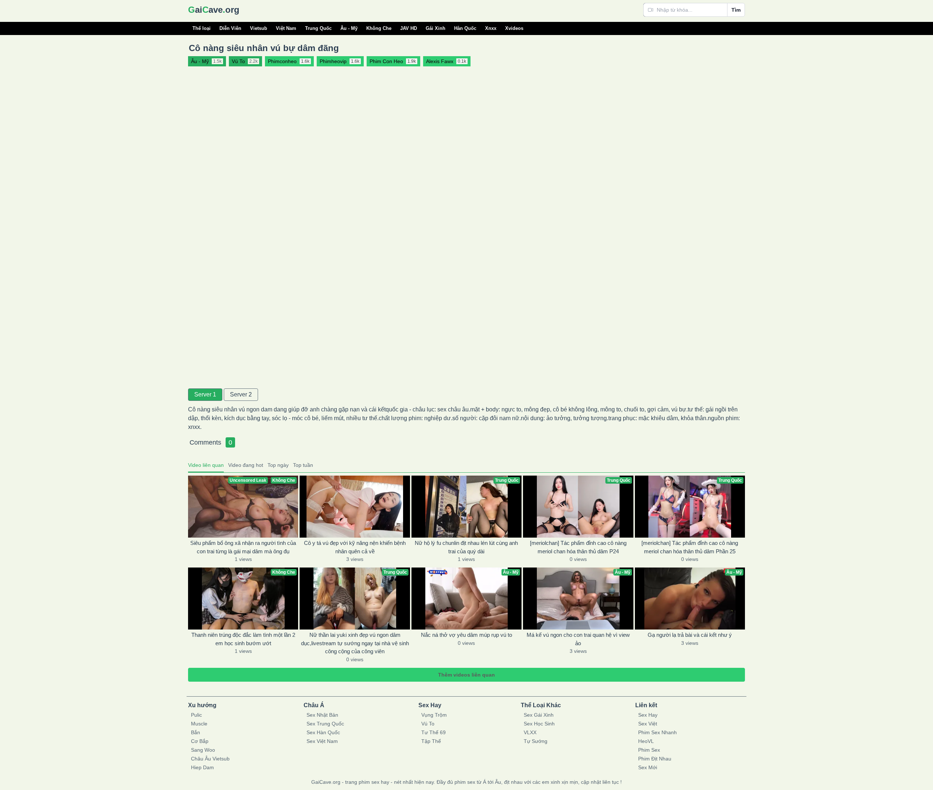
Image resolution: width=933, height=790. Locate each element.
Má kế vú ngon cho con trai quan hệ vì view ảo (578, 639)
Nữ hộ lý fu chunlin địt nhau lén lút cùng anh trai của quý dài (466, 547)
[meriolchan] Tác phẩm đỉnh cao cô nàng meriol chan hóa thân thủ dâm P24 (578, 547)
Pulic (196, 715)
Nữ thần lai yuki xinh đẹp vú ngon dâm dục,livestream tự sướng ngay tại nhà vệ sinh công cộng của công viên (355, 643)
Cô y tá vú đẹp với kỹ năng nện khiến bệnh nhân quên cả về (355, 547)
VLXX (530, 732)
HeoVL (646, 741)
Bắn (195, 732)
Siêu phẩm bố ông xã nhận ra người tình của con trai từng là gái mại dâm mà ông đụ (243, 547)
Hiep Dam (202, 767)
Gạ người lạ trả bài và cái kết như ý (690, 635)
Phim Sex (649, 750)
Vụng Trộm (434, 715)
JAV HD (408, 28)
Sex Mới (647, 767)
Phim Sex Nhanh (657, 732)
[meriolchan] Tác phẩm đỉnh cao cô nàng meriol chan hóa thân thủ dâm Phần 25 (689, 547)
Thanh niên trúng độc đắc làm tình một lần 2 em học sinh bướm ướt (243, 639)
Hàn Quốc (465, 28)
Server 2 (241, 394)
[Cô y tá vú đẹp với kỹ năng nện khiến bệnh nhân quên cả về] (355, 507)
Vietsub (258, 28)
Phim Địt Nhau (654, 759)
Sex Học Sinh (539, 724)
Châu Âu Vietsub (210, 759)
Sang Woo (203, 750)
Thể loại (201, 28)
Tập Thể (431, 741)
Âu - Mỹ (349, 28)
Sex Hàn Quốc (323, 732)
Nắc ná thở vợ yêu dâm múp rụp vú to (466, 635)
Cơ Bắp (199, 741)
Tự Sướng (535, 741)
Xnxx (490, 28)
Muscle (199, 724)
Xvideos (514, 28)
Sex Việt (647, 724)
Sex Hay (647, 715)
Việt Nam (286, 28)
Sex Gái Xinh (539, 715)
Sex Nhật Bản (322, 715)
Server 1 (205, 394)
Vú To (427, 724)
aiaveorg (213, 10)
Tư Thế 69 (433, 732)
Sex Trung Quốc (325, 724)
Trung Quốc (318, 28)
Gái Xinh (435, 28)
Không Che (378, 28)
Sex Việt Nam (322, 741)
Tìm (736, 10)
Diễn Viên (230, 28)
